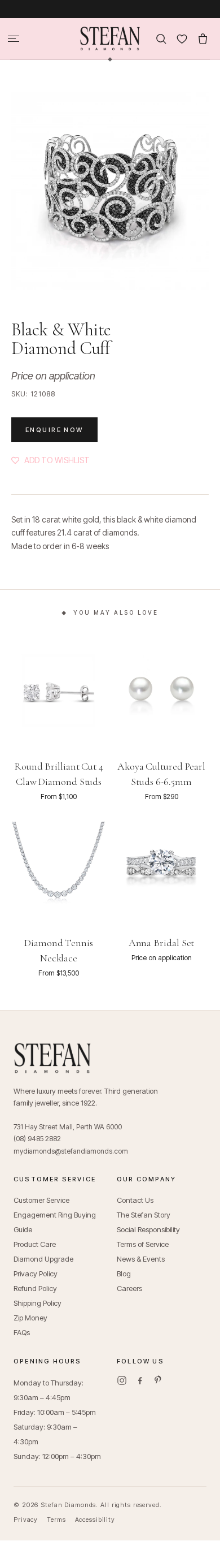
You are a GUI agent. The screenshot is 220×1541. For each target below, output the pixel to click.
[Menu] (13, 38)
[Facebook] (140, 1380)
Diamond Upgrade (43, 1258)
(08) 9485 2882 (37, 1138)
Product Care (35, 1244)
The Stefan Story (143, 1214)
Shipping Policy (37, 1302)
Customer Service (41, 1200)
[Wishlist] (182, 38)
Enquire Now (54, 430)
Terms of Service (143, 1244)
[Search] (161, 38)
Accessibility (95, 1519)
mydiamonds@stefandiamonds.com (71, 1151)
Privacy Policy (36, 1273)
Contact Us (135, 1200)
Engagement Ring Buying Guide (55, 1222)
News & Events (141, 1258)
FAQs (22, 1332)
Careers (129, 1288)
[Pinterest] (158, 1380)
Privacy (26, 1519)
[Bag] (202, 38)
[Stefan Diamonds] (110, 38)
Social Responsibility (148, 1229)
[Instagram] (122, 1380)
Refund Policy (35, 1288)
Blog (124, 1273)
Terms (56, 1519)
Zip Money (30, 1317)
